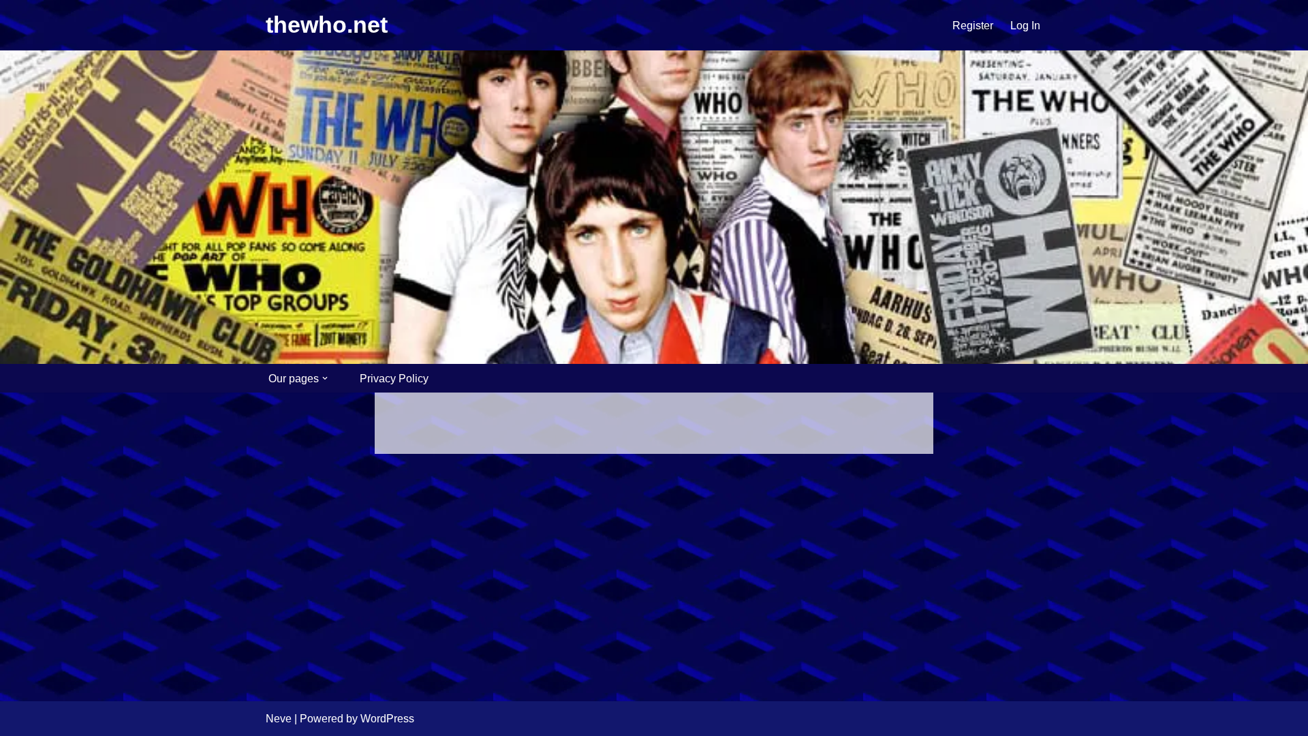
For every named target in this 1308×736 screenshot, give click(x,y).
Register (972, 25)
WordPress (387, 718)
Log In (1025, 25)
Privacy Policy (394, 378)
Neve (279, 718)
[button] (325, 378)
